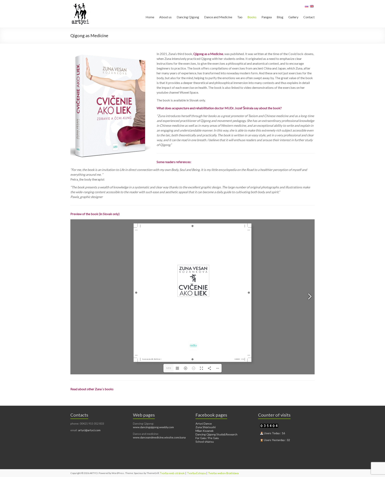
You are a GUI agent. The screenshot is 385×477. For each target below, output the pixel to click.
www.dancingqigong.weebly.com (153, 427)
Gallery (293, 17)
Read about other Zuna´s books (91, 389)
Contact (309, 17)
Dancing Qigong (188, 17)
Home (150, 17)
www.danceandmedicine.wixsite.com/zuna (159, 437)
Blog (280, 17)
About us (165, 17)
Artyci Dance (204, 423)
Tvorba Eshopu (196, 473)
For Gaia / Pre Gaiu (207, 438)
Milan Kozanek (205, 430)
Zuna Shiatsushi (206, 427)
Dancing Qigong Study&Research (216, 434)
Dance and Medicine (218, 17)
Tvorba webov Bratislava (223, 473)
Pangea (266, 17)
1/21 (168, 368)
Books (251, 17)
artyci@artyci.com (89, 430)
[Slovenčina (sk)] (306, 7)
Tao (239, 17)
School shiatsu (205, 441)
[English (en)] (312, 7)
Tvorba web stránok (172, 473)
